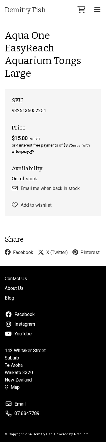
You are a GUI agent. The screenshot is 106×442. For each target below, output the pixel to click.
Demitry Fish (25, 10)
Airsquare (81, 434)
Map (15, 387)
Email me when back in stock (50, 188)
